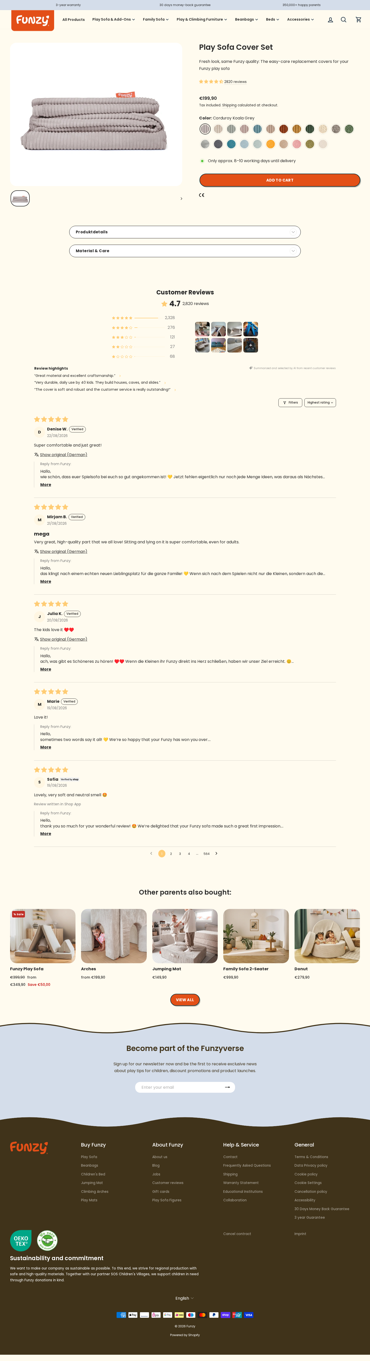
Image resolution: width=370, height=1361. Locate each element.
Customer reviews (167, 1182)
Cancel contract (237, 1234)
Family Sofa (154, 19)
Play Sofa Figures (166, 1200)
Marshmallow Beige (323, 144)
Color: (226, 118)
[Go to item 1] (202, 329)
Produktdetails (92, 232)
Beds (270, 19)
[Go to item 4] (250, 329)
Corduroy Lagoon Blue (257, 129)
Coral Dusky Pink (297, 144)
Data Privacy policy (310, 1165)
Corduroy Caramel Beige (271, 129)
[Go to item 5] (202, 345)
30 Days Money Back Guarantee (321, 1209)
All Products (73, 19)
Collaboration (235, 1200)
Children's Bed (93, 1174)
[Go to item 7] (234, 345)
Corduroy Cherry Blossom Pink (244, 129)
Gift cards (160, 1191)
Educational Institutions (243, 1191)
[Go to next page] (218, 853)
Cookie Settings (308, 1182)
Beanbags (244, 19)
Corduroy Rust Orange (284, 129)
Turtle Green (310, 144)
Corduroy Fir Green (310, 129)
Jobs (156, 1174)
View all (185, 999)
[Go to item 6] (218, 345)
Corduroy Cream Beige (218, 129)
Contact (230, 1157)
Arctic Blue (244, 144)
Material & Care (92, 250)
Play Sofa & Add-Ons (111, 19)
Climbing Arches (94, 1191)
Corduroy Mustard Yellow (297, 129)
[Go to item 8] (250, 345)
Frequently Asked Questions (247, 1165)
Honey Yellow (271, 144)
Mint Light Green (257, 144)
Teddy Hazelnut (336, 129)
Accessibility (304, 1200)
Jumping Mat (92, 1182)
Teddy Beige (323, 129)
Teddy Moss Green (349, 129)
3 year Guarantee (309, 1217)
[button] (211, 81)
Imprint (300, 1234)
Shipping (229, 105)
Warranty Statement (241, 1182)
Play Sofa (89, 1157)
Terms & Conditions (311, 1157)
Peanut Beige (284, 144)
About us (159, 1157)
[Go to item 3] (234, 329)
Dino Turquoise (231, 144)
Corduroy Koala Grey (205, 129)
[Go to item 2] (218, 329)
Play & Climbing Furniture (200, 19)
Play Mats (89, 1200)
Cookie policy (306, 1174)
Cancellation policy (310, 1191)
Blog (156, 1165)
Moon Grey (205, 144)
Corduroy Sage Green (231, 129)
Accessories (298, 19)
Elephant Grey (218, 144)
